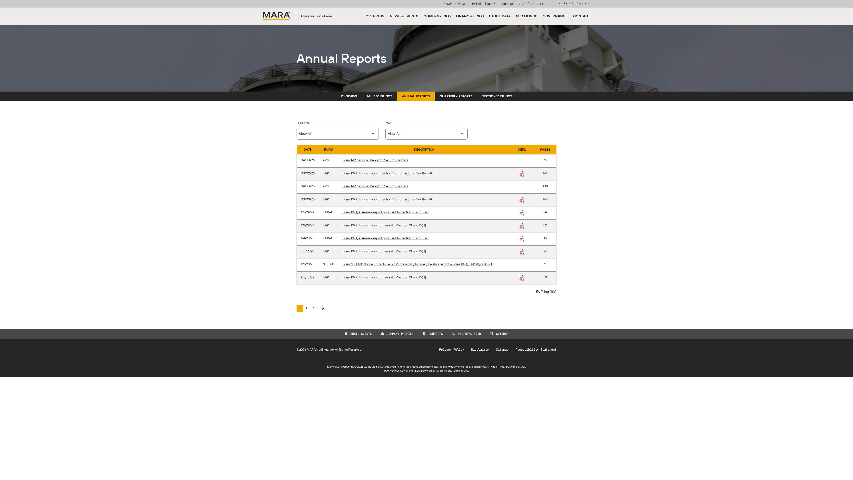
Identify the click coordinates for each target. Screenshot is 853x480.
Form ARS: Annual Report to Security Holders (375, 160)
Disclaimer (480, 349)
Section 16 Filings (497, 96)
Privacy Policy (451, 349)
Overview (375, 16)
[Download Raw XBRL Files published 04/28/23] (522, 238)
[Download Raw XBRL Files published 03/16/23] (522, 251)
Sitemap (499, 334)
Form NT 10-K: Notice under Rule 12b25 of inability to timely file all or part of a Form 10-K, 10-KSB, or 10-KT (417, 264)
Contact (581, 16)
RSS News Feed (466, 334)
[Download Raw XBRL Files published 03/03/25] (522, 199)
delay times (457, 366)
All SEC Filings (379, 96)
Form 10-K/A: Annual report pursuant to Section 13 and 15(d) (386, 212)
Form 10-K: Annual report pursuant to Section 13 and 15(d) (384, 225)
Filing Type (303, 122)
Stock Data (500, 16)
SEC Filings (526, 16)
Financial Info (470, 16)
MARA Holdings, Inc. (320, 350)
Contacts (433, 334)
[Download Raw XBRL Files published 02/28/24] (522, 225)
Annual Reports (416, 96)
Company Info (437, 16)
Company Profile (397, 334)
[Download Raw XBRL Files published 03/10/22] (522, 277)
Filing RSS (545, 291)
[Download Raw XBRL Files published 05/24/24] (522, 212)
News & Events (404, 16)
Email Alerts (358, 334)
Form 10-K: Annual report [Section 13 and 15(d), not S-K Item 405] (389, 173)
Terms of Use (460, 370)
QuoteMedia (371, 366)
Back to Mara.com (577, 3)
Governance (555, 16)
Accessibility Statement (536, 349)
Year (388, 122)
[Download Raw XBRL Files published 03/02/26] (522, 173)
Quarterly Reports (456, 96)
